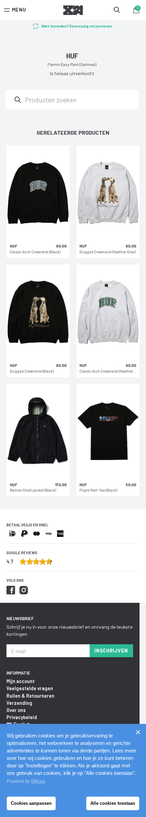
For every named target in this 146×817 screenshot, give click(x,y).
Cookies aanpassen (31, 803)
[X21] (73, 11)
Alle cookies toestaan (112, 803)
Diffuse (38, 781)
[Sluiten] (138, 732)
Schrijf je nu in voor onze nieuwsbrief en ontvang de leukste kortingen (69, 630)
